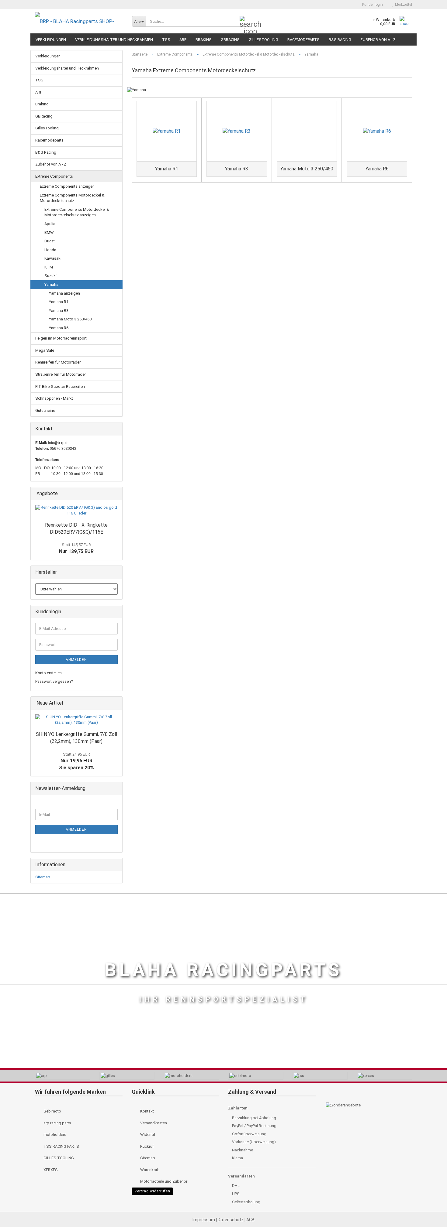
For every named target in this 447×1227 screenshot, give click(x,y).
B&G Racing (340, 39)
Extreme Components (54, 176)
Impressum (204, 1219)
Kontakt (146, 1111)
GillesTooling (263, 39)
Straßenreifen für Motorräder (60, 374)
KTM (48, 267)
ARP (182, 39)
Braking (204, 39)
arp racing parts (57, 1123)
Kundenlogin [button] (371, 4)
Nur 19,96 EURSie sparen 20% (76, 761)
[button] (347, 4)
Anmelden (76, 660)
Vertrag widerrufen (152, 1191)
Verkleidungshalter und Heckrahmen (114, 39)
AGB (250, 1219)
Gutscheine (45, 410)
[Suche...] (245, 21)
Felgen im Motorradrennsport (61, 338)
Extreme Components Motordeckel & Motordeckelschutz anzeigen (76, 212)
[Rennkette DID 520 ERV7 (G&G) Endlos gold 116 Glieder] (76, 510)
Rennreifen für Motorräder (58, 362)
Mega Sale (44, 350)
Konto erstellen (48, 673)
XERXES (50, 1169)
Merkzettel (402, 4)
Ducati (50, 241)
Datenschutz (231, 1219)
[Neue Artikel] (116, 703)
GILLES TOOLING (58, 1158)
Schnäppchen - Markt (54, 398)
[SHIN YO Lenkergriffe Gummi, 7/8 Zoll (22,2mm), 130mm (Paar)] (76, 720)
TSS (166, 39)
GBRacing (230, 39)
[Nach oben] (430, 1208)
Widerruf (147, 1134)
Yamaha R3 (58, 310)
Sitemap (42, 877)
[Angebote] (116, 493)
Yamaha (51, 284)
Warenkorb (149, 1169)
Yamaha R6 (58, 328)
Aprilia (49, 223)
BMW (49, 232)
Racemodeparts (303, 39)
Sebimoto (52, 1111)
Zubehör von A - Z (378, 39)
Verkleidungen (51, 39)
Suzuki (50, 275)
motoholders (54, 1134)
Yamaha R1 (58, 301)
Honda (50, 250)
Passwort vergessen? (54, 681)
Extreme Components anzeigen (67, 186)
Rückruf (146, 1146)
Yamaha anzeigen (64, 293)
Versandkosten (153, 1123)
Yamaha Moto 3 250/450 (70, 319)
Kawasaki (52, 258)
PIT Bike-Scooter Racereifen (60, 386)
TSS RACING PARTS (61, 1146)
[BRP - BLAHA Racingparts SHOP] (79, 21)
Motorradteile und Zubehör (163, 1181)
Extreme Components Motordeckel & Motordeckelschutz (72, 198)
